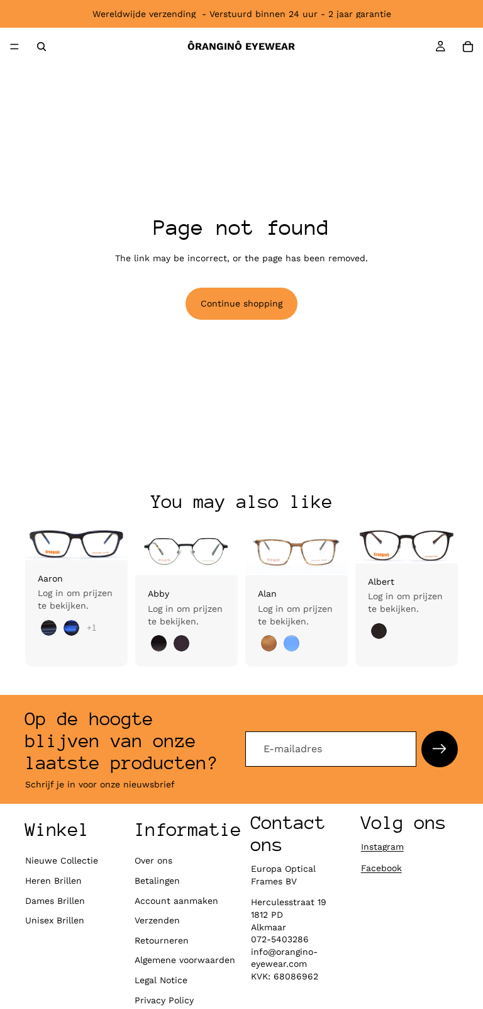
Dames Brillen (55, 901)
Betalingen (157, 881)
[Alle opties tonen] (91, 628)
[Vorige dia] (39, 544)
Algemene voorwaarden (185, 960)
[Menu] (14, 46)
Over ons (153, 860)
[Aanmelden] (439, 749)
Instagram (382, 847)
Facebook (381, 868)
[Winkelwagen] (468, 46)
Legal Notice (161, 980)
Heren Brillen (53, 881)
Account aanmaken (176, 901)
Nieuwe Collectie (61, 860)
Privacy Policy (164, 1000)
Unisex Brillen (54, 920)
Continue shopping (241, 303)
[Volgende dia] (114, 544)
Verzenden (157, 920)
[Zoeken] (41, 46)
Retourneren (162, 940)
